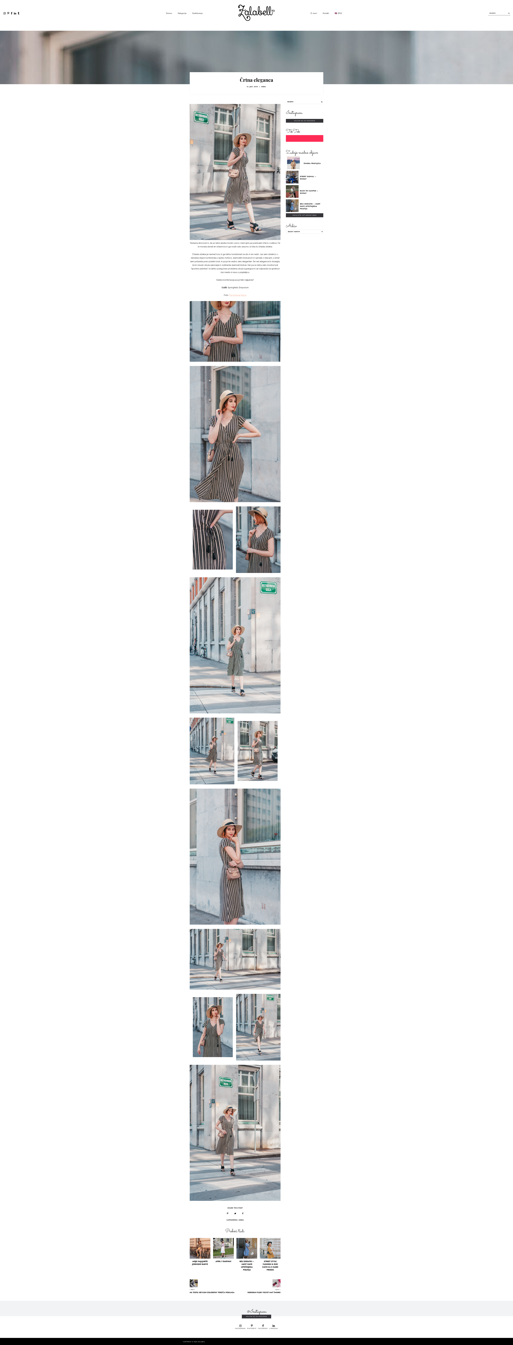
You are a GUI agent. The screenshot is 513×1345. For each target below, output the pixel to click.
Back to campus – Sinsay (309, 192)
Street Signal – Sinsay (308, 177)
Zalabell (201, 1342)
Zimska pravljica (312, 163)
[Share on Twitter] (235, 1213)
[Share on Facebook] (243, 1213)
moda (263, 86)
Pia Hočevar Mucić (237, 295)
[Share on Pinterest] (227, 1213)
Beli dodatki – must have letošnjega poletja (310, 206)
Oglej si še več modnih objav (305, 215)
